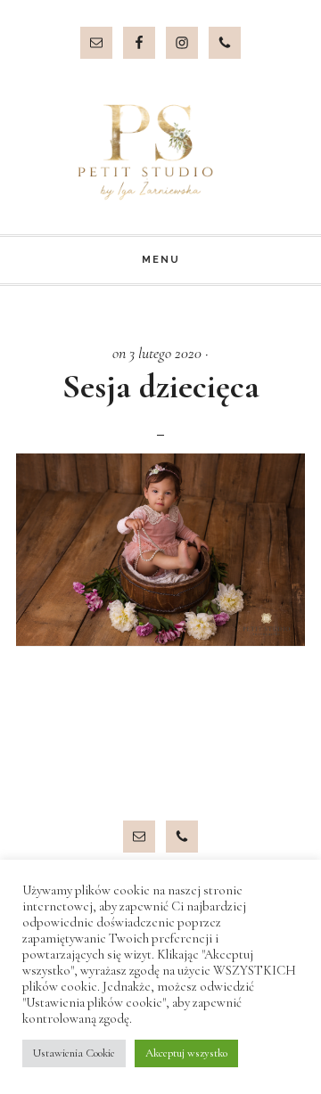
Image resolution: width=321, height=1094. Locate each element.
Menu (161, 259)
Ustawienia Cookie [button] (74, 1053)
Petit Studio (160, 152)
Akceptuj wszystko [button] (186, 1053)
